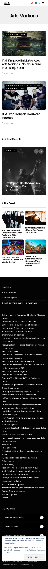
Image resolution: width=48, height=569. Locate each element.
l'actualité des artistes (15, 35)
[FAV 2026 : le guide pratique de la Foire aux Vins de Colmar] (13, 247)
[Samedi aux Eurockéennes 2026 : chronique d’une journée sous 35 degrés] (35, 247)
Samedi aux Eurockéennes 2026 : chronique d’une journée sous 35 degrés (34, 261)
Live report (10, 151)
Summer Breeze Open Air (13, 484)
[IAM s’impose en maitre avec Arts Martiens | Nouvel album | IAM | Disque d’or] (24, 43)
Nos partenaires (9, 292)
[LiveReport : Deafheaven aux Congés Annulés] (24, 171)
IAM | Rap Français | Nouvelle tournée (21, 116)
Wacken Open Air (9, 494)
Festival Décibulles (10, 351)
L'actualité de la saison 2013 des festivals (23, 85)
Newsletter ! (7, 287)
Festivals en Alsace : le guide (14, 371)
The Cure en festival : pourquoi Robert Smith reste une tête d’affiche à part (12, 234)
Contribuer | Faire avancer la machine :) (20, 303)
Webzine (6, 497)
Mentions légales (9, 298)
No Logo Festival (9, 448)
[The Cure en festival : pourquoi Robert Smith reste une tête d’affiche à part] (13, 219)
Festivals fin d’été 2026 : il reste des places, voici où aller (35, 230)
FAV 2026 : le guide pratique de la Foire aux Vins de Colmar (12, 259)
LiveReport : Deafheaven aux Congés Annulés (23, 184)
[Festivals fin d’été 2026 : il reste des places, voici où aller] (35, 218)
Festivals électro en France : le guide (18, 361)
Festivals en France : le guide (14, 375)
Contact (5, 318)
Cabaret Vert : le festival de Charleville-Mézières (23, 315)
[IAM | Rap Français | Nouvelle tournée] (24, 95)
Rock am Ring (8, 464)
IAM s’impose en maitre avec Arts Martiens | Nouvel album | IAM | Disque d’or (22, 64)
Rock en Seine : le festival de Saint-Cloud (20, 468)
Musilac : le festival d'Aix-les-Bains (17, 434)
